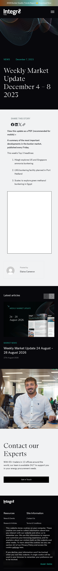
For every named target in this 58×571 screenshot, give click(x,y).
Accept (43, 564)
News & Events (9, 518)
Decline (49, 564)
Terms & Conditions (34, 523)
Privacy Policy (27, 545)
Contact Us (31, 518)
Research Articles (10, 523)
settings (15, 547)
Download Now (45, 3)
